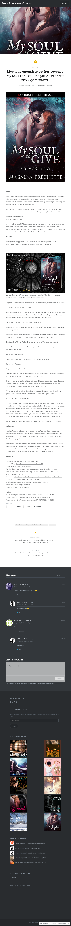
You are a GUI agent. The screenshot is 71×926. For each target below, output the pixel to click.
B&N (12, 244)
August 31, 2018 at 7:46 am (25, 641)
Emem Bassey (19, 857)
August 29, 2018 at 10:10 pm (22, 623)
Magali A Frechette (31, 525)
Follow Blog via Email (20, 710)
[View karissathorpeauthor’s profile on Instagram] (14, 702)
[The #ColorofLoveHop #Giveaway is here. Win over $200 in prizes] (52, 749)
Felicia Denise (19, 862)
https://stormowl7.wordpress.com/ (26, 461)
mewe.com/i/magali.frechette (20, 485)
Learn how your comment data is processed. (41, 683)
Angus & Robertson (36, 244)
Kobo (17, 244)
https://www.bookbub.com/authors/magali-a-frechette (30, 482)
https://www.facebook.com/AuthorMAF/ (29, 464)
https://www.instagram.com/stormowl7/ (26, 479)
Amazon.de (42, 242)
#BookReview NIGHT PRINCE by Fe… (36, 862)
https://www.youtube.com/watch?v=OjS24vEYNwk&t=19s (32, 495)
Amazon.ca (33, 242)
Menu (65, 3)
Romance (52, 525)
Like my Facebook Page (20, 885)
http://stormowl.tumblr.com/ (20, 487)
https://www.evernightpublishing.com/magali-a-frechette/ (38, 469)
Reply (63, 584)
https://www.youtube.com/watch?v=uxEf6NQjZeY (32, 497)
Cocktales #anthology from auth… (36, 843)
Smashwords (24, 244)
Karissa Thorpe (31, 85)
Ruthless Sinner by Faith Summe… (35, 853)
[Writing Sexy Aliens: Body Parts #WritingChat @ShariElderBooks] (18, 767)
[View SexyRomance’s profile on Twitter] (12, 702)
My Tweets (13, 877)
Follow (14, 726)
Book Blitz (35, 67)
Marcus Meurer (19, 843)
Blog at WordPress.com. (35, 922)
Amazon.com (24, 242)
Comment (59, 678)
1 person (22, 631)
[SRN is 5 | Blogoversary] (52, 767)
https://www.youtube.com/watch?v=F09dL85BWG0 (32, 500)
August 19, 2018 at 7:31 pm (25, 604)
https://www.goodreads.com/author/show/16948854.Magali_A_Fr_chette (38, 477)
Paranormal (43, 525)
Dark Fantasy (20, 525)
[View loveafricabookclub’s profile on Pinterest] (16, 702)
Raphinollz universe (23, 620)
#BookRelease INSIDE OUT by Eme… (36, 857)
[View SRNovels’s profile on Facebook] (10, 702)
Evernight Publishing (12, 242)
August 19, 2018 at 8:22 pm (22, 586)
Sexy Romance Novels (16, 3)
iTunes (8, 244)
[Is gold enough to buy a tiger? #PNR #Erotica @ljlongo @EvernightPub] (52, 786)
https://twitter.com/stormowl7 (21, 466)
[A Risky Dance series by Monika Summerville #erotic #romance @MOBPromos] (18, 749)
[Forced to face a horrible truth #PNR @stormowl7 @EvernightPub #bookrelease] (52, 822)
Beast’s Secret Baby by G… (33, 848)
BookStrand (47, 244)
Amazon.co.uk (51, 242)
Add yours (61, 575)
